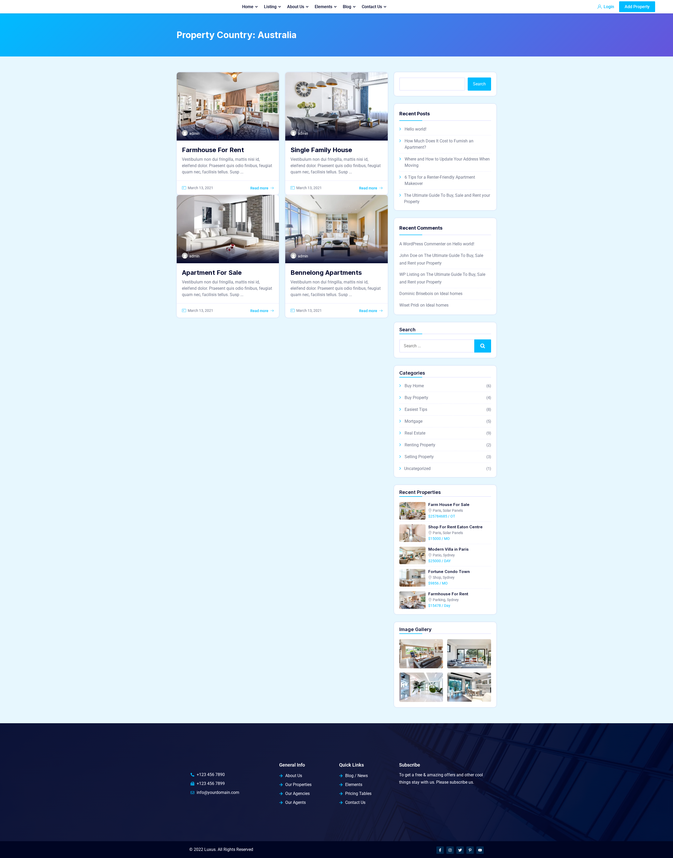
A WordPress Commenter (422, 243)
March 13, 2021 (200, 188)
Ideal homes (451, 293)
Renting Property (420, 444)
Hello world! (415, 129)
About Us (295, 6)
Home (247, 6)
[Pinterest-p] (470, 850)
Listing (270, 6)
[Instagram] (450, 850)
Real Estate (415, 433)
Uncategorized (417, 468)
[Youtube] (480, 850)
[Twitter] (460, 850)
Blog (347, 6)
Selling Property (419, 456)
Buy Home (414, 385)
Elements (323, 6)
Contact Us (372, 6)
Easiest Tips (416, 409)
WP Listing (409, 274)
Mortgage (413, 421)
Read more (259, 188)
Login (608, 6)
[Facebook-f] (440, 850)
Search (479, 83)
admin (194, 133)
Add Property (637, 6)
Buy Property (416, 397)
